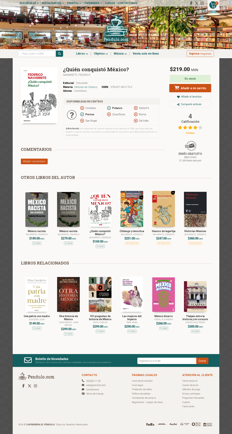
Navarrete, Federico (76, 75)
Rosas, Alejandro (163, 319)
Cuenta (186, 402)
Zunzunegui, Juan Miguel (68, 323)
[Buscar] (59, 54)
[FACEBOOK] (191, 3)
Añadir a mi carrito (193, 88)
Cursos (110, 3)
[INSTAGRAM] (202, 3)
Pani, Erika (132, 322)
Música (119, 53)
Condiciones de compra (144, 397)
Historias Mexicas (195, 231)
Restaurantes (52, 3)
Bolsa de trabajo (94, 393)
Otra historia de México (68, 318)
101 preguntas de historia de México (100, 318)
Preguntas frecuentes (193, 397)
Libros (81, 53)
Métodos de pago (191, 389)
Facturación (188, 406)
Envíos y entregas (191, 393)
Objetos (99, 53)
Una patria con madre (37, 316)
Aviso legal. (138, 385)
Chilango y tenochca (132, 231)
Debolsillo (82, 83)
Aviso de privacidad (142, 380)
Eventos (73, 3)
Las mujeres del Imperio (132, 318)
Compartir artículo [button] (191, 104)
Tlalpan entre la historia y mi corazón (195, 318)
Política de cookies (141, 393)
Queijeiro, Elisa (37, 319)
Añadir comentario (34, 161)
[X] (196, 3)
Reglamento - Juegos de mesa (147, 402)
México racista (37, 231)
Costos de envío (190, 385)
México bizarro (163, 316)
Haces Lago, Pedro (195, 322)
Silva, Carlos (100, 322)
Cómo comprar (190, 380)
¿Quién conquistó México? (100, 233)
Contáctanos (127, 3)
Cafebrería (92, 3)
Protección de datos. (142, 389)
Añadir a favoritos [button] (191, 96)
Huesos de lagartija (163, 231)
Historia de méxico (85, 87)
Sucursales (28, 3)
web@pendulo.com (96, 385)
